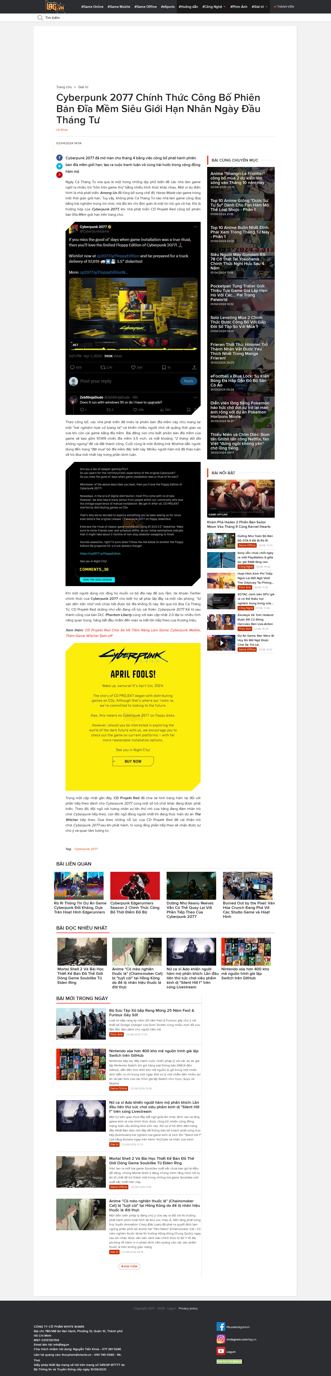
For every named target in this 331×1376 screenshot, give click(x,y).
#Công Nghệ (212, 7)
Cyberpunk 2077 (86, 849)
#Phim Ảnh (238, 7)
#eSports (168, 7)
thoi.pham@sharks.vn (76, 1354)
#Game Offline (145, 7)
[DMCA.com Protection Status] (230, 1361)
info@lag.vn (61, 1344)
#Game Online (92, 7)
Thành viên (285, 6)
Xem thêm (130, 1266)
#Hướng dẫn (188, 7)
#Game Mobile (119, 7)
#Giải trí (258, 7)
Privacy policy (188, 1308)
